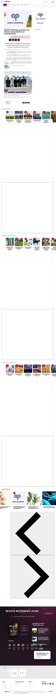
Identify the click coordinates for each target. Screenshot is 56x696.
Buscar (45, 5)
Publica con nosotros (31, 686)
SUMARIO (24, 628)
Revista (5, 4)
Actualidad (13, 4)
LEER (24, 626)
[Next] (27, 207)
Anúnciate (30, 684)
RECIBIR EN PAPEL (24, 634)
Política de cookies (4, 686)
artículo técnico (13, 65)
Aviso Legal (3, 683)
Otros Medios (17, 684)
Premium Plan (26, 4)
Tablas (18, 4)
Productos (22, 4)
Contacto (30, 688)
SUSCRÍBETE (24, 630)
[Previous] (27, 157)
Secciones (9, 4)
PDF (28, 37)
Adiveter (26, 94)
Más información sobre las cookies (7, 688)
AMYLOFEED (24, 72)
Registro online (31, 683)
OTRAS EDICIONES (48, 613)
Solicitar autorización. (16, 693)
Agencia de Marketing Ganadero (24, 693)
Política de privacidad (5, 684)
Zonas (46, 1)
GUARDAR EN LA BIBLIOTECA (17, 37)
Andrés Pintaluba (14, 94)
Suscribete (12, 616)
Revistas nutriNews (18, 683)
